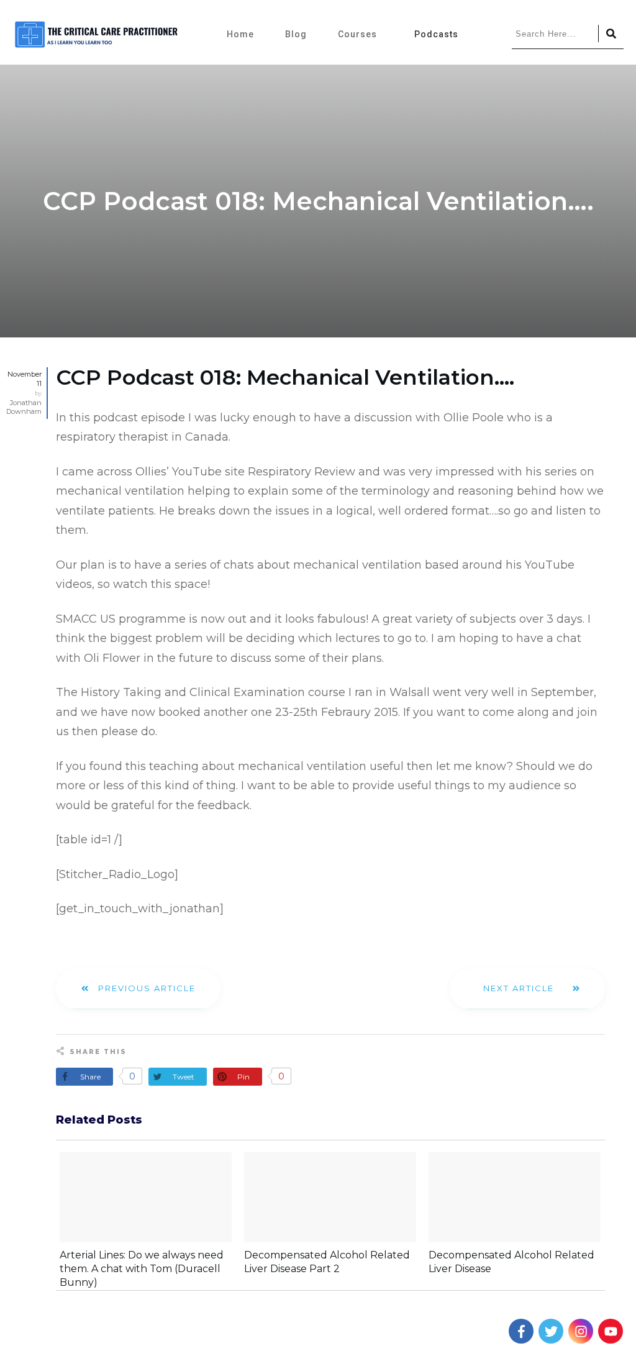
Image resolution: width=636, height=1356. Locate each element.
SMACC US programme (121, 619)
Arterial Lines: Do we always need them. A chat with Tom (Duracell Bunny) (142, 1269)
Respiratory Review (301, 472)
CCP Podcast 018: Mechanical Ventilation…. (285, 377)
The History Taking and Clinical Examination (180, 692)
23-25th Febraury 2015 (336, 712)
